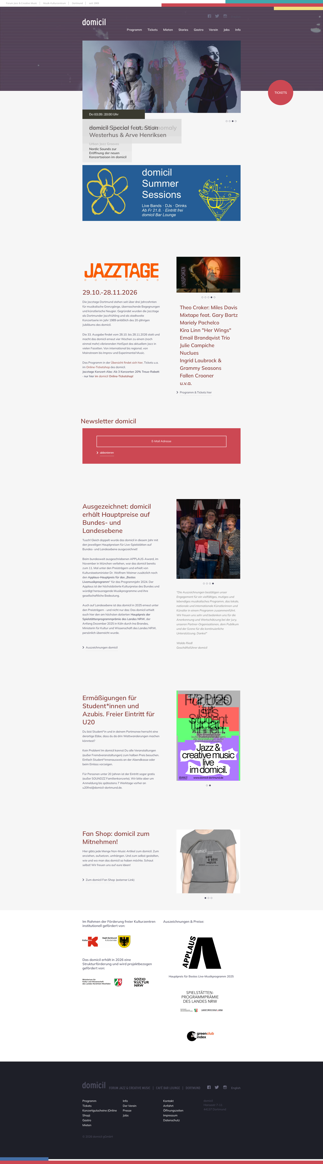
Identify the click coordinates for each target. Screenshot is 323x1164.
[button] (226, 121)
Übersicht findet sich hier (127, 362)
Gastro (198, 30)
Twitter (217, 16)
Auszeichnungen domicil (102, 647)
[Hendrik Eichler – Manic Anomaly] (161, 77)
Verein (213, 30)
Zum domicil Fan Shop (100, 879)
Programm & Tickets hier (196, 392)
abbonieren (107, 452)
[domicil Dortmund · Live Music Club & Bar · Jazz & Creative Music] (95, 22)
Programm (134, 30)
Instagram (225, 16)
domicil (116, 376)
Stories (183, 30)
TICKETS (281, 92)
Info (238, 30)
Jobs (227, 30)
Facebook (209, 16)
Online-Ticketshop (98, 367)
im (97, 376)
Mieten (168, 30)
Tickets (153, 30)
